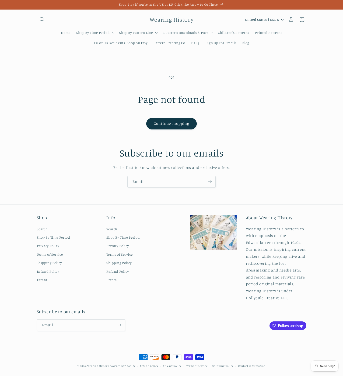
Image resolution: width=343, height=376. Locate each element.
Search (42, 229)
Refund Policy (48, 271)
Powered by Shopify (122, 366)
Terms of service (197, 366)
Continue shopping (171, 123)
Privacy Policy (48, 246)
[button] (42, 19)
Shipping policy (222, 366)
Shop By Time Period (53, 237)
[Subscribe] (210, 182)
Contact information (252, 366)
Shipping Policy (49, 263)
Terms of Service (50, 254)
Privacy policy (172, 366)
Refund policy (149, 366)
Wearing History (98, 366)
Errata (42, 280)
